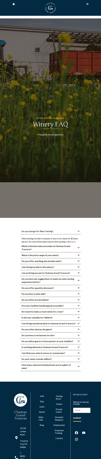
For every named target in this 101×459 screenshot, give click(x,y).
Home (40, 118)
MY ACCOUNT (80, 394)
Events (59, 404)
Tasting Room (59, 397)
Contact (59, 438)
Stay (42, 401)
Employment (59, 425)
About (48, 118)
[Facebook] (76, 433)
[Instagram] (76, 439)
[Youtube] (83, 433)
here (73, 241)
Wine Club (41, 418)
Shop (42, 425)
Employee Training (59, 431)
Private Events (59, 410)
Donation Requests (59, 418)
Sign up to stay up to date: (81, 403)
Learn (41, 406)
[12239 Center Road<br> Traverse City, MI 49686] (16, 437)
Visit (42, 396)
